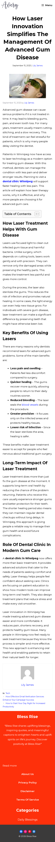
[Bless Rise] (10, 5)
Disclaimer (27, 791)
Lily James (38, 65)
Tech (8, 693)
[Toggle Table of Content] (36, 214)
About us (27, 774)
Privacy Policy (27, 782)
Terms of (22, 799)
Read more (10, 766)
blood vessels (30, 404)
